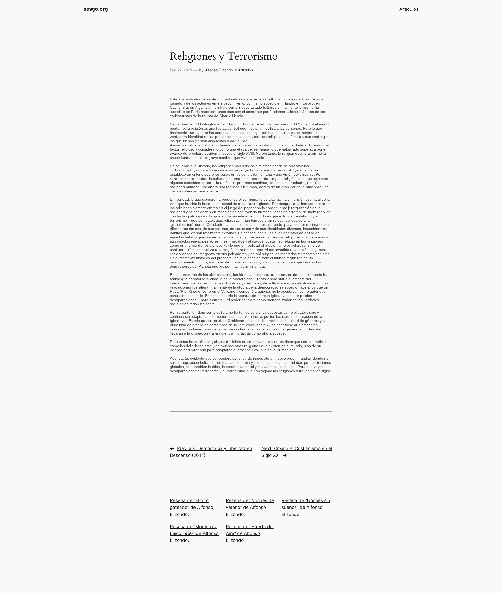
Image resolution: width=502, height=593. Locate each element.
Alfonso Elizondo (219, 70)
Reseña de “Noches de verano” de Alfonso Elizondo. (250, 507)
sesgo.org (96, 9)
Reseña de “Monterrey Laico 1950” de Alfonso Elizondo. (194, 533)
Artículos (245, 70)
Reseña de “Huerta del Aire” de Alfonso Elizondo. (250, 533)
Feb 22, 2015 (181, 70)
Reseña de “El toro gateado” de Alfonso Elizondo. (191, 507)
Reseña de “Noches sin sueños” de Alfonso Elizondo (306, 507)
